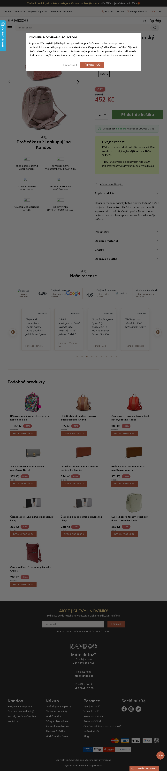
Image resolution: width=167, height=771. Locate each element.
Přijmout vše (92, 65)
